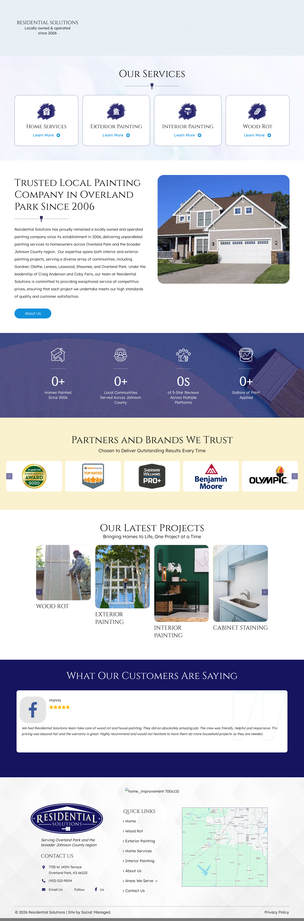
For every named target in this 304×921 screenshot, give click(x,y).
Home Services (46, 126)
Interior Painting (187, 126)
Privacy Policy (277, 912)
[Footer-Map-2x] (224, 809)
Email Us (56, 889)
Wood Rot (257, 126)
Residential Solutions (47, 912)
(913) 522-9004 (60, 881)
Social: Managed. (96, 912)
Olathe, (37, 266)
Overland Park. (114, 266)
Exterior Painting (116, 126)
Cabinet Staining (240, 628)
